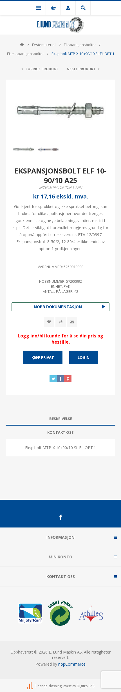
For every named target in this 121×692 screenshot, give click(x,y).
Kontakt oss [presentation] (60, 432)
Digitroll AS (85, 686)
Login (83, 357)
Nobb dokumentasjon (58, 306)
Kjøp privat (43, 357)
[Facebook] (60, 517)
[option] (24, 149)
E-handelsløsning (48, 686)
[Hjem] (22, 44)
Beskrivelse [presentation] (60, 418)
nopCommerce (72, 664)
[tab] (60, 419)
